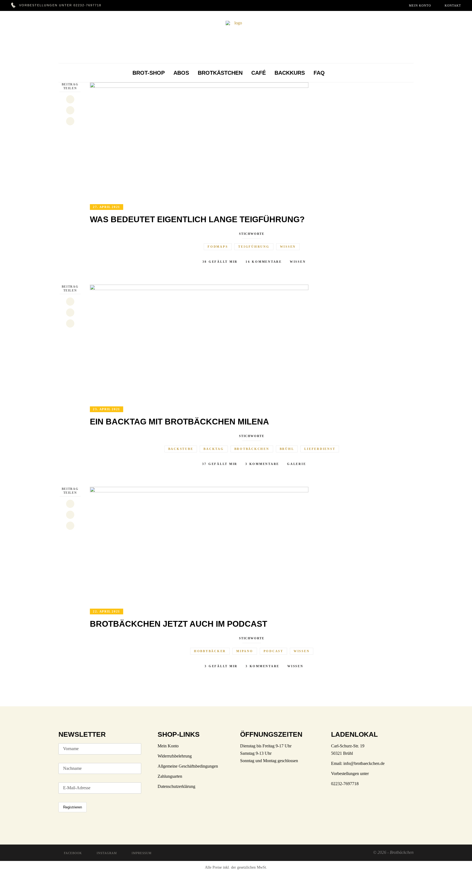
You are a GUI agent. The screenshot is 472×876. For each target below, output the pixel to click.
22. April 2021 (106, 611)
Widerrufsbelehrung (175, 756)
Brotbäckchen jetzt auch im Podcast (178, 623)
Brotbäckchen (251, 448)
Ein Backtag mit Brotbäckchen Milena (179, 421)
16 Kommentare (264, 261)
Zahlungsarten (170, 776)
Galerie (296, 464)
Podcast (273, 651)
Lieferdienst (319, 448)
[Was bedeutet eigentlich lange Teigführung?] (199, 139)
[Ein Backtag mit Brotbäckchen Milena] (199, 342)
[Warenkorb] (336, 73)
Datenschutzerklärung (176, 786)
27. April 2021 (106, 207)
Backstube (180, 448)
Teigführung (253, 246)
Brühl (287, 448)
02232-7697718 (87, 5)
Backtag (213, 448)
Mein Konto (168, 746)
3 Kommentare (262, 464)
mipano (244, 651)
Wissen (288, 246)
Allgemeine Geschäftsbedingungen (188, 766)
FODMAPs (218, 246)
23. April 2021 (106, 409)
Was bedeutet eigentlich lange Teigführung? (197, 219)
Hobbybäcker (210, 651)
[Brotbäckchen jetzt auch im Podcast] (199, 544)
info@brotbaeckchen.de (364, 763)
